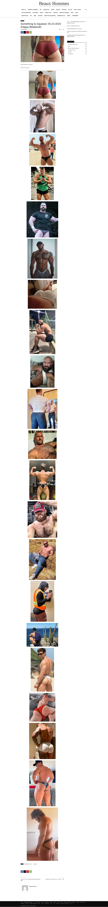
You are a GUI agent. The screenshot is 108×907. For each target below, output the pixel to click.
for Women (74, 902)
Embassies (46, 902)
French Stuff (48, 12)
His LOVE (70, 9)
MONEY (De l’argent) (64, 12)
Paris (35, 15)
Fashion (58, 9)
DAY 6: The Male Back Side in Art (73, 25)
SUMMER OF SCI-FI (61, 15)
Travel (68, 15)
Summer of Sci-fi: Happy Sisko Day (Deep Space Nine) (30, 880)
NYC (31, 15)
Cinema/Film (46, 9)
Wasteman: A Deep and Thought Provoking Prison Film (77, 32)
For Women (35, 12)
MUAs (72, 12)
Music (76, 12)
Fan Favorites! (70, 41)
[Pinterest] (27, 32)
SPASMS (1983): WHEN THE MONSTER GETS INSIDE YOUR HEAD (76, 36)
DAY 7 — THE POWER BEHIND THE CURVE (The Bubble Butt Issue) (76, 22)
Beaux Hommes (24, 29)
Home (22, 19)
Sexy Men (40, 15)
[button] (85, 9)
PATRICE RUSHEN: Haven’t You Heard (74, 28)
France (41, 12)
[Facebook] (22, 32)
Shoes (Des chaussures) (50, 15)
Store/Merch (75, 15)
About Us (24, 9)
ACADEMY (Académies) (33, 9)
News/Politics (25, 15)
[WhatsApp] (30, 32)
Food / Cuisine (77, 9)
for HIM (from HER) (67, 902)
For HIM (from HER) (26, 12)
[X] (25, 32)
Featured (64, 9)
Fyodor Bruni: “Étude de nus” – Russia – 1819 (55, 879)
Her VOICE (55, 12)
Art (40, 9)
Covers (52, 9)
